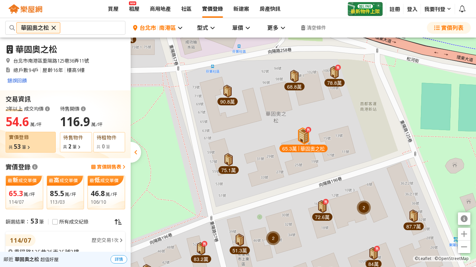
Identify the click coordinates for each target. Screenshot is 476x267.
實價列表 (452, 28)
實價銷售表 (109, 166)
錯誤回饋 (17, 80)
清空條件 (316, 27)
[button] (303, 140)
